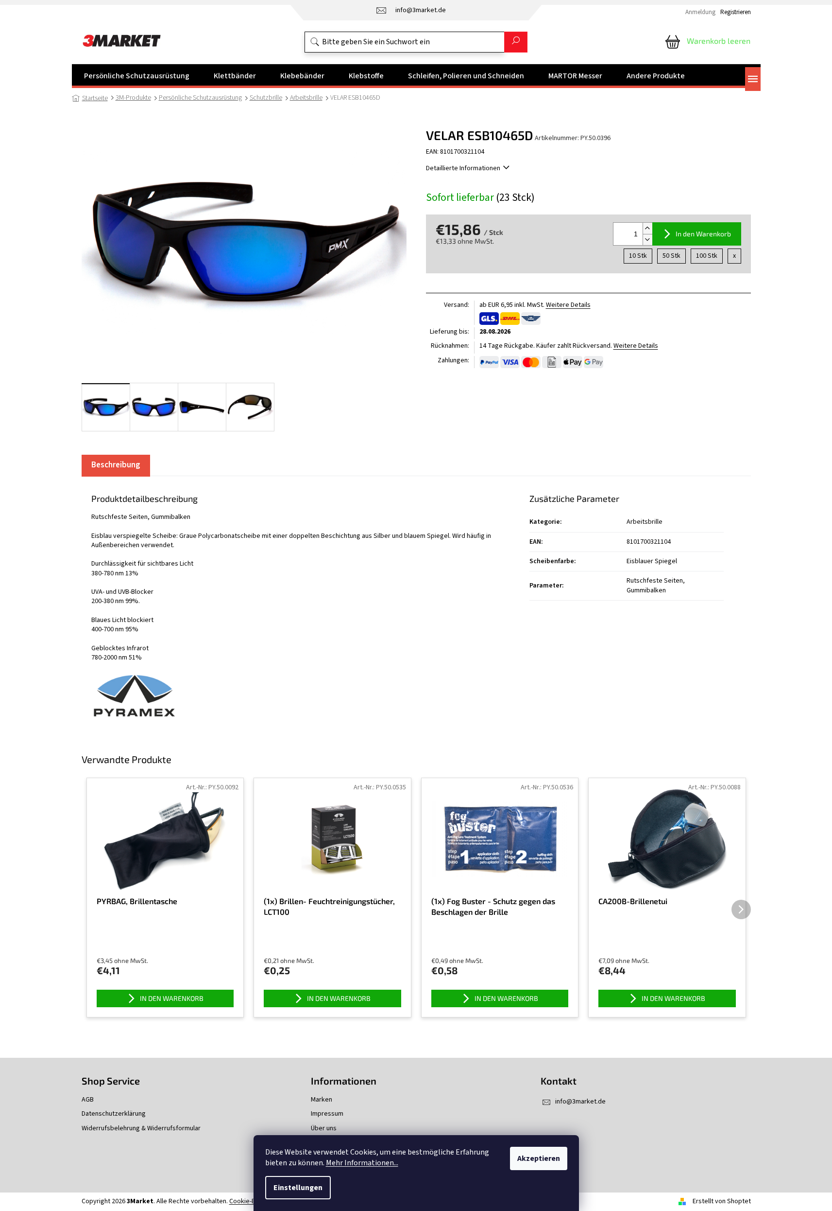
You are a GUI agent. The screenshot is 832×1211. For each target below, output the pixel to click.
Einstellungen (298, 1187)
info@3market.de (580, 1101)
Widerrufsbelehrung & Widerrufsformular (141, 1128)
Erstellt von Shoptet (722, 1201)
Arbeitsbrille (644, 522)
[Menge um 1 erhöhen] (647, 228)
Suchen (515, 42)
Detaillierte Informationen (463, 168)
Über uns (324, 1128)
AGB (88, 1099)
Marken (321, 1099)
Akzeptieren (538, 1158)
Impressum (327, 1114)
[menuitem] (137, 76)
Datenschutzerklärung (114, 1114)
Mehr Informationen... (362, 1163)
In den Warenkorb (703, 234)
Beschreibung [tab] (115, 465)
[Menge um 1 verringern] (647, 239)
